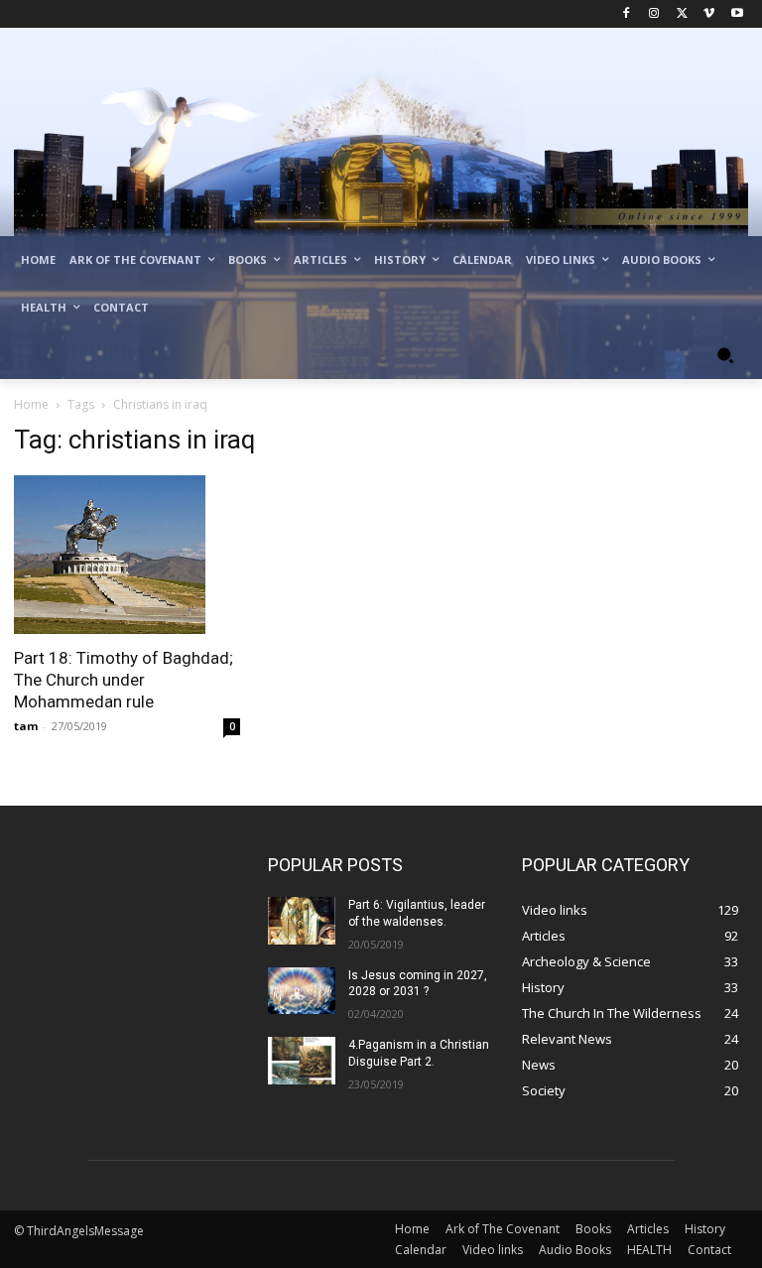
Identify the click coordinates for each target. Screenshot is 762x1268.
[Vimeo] (709, 14)
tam (26, 725)
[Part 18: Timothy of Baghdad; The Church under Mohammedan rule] (127, 554)
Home (31, 404)
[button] (724, 355)
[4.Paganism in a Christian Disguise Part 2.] (301, 1060)
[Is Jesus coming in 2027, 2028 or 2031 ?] (301, 991)
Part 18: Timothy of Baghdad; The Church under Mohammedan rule (123, 679)
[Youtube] (736, 14)
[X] (682, 14)
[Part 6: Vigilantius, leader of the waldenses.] (301, 921)
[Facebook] (626, 14)
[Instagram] (654, 14)
